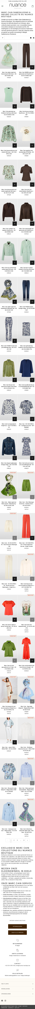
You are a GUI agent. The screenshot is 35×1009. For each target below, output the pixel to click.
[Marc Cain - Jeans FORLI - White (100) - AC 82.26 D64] (9, 730)
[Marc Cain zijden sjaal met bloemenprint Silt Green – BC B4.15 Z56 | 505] (9, 55)
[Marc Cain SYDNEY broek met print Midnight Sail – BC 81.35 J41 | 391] (9, 329)
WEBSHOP (4, 1007)
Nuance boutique (8, 1006)
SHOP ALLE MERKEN (17, 932)
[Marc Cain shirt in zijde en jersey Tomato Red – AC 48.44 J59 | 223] (9, 608)
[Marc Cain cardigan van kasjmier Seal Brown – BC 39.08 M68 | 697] (9, 211)
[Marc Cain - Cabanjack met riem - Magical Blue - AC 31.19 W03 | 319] (9, 812)
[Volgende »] (27, 840)
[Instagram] (5, 1000)
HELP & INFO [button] (5, 983)
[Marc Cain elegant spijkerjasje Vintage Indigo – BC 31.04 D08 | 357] (9, 446)
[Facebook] (2, 1000)
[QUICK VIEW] (15, 67)
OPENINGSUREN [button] (6, 993)
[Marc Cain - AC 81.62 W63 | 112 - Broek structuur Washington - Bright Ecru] (9, 567)
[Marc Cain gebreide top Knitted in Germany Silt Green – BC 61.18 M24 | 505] (9, 94)
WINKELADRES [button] (5, 988)
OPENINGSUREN (17, 926)
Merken (25, 1006)
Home (20, 1006)
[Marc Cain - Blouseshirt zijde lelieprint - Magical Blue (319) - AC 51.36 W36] (9, 771)
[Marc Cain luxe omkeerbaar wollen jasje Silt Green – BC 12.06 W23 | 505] (9, 251)
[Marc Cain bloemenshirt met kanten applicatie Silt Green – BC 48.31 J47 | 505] (9, 172)
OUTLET (17, 1007)
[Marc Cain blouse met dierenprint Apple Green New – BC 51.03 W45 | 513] (9, 368)
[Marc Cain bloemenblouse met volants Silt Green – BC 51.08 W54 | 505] (9, 133)
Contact (11, 1007)
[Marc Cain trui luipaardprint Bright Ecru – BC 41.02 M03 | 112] (9, 407)
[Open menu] (3, 6)
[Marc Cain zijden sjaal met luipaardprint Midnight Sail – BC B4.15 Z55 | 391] (9, 290)
